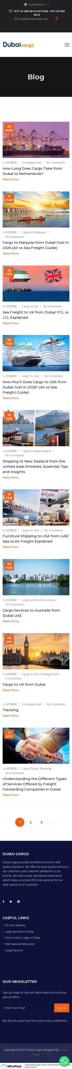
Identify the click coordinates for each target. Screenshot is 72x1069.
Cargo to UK (30, 306)
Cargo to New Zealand (36, 451)
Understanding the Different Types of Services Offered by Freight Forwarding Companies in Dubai (35, 784)
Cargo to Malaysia (34, 232)
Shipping (45, 768)
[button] (64, 1061)
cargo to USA (30, 376)
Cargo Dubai (30, 768)
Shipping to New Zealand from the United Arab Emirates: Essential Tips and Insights (35, 466)
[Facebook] (3, 902)
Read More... (11, 179)
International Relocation (20, 944)
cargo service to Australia (38, 600)
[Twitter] (11, 902)
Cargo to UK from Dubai (24, 684)
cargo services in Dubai (19, 931)
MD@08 (11, 162)
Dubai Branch (37, 4)
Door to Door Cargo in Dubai (22, 938)
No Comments (55, 162)
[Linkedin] (18, 902)
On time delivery (15, 925)
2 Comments (13, 678)
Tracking (11, 710)
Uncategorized (31, 162)
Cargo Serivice (14, 950)
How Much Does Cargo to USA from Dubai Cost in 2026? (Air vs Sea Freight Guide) (35, 387)
